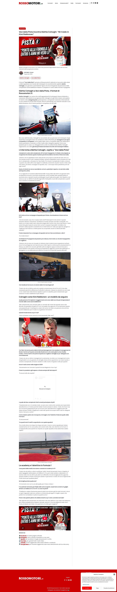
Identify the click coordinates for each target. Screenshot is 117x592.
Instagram (24, 537)
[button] (114, 574)
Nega (97, 588)
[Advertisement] (58, 15)
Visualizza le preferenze (109, 588)
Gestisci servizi (86, 584)
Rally (72, 3)
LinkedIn (23, 542)
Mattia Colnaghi (24, 78)
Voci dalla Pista (35, 78)
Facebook (23, 535)
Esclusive (85, 3)
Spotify (23, 539)
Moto (56, 3)
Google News (25, 544)
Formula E (78, 3)
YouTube (23, 541)
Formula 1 (50, 3)
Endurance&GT (64, 3)
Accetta (87, 588)
